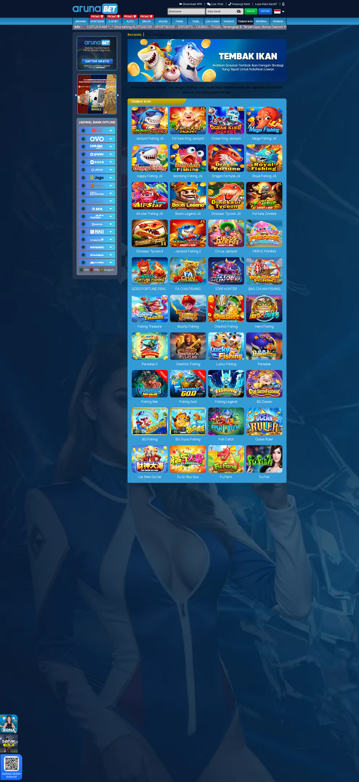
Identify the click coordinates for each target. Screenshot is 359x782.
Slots (130, 21)
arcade (163, 21)
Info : (78, 27)
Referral (261, 21)
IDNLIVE (147, 21)
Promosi (278, 21)
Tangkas (228, 21)
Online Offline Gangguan (98, 269)
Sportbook (97, 21)
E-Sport (114, 21)
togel (196, 21)
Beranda (81, 21)
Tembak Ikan (245, 21)
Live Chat (216, 4)
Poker (179, 21)
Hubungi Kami (241, 4)
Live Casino (212, 21)
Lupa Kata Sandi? (266, 4)
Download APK (192, 4)
